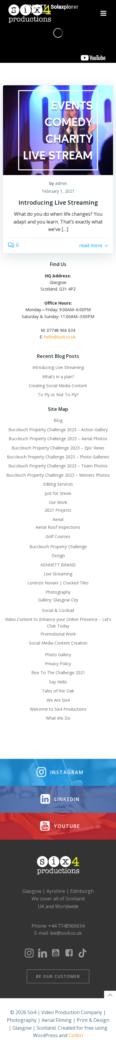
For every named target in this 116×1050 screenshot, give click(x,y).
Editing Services (58, 484)
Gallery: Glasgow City (58, 600)
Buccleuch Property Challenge (58, 546)
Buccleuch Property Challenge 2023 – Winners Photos (58, 475)
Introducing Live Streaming (58, 367)
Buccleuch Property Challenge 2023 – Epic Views (58, 448)
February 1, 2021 (58, 191)
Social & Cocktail (58, 610)
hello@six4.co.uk (60, 337)
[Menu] (103, 13)
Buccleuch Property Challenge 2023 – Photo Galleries (58, 457)
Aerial (58, 519)
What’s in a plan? (58, 376)
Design (58, 555)
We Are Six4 (58, 700)
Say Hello (58, 682)
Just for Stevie (58, 493)
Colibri (75, 1035)
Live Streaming (58, 574)
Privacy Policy (58, 663)
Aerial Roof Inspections (58, 527)
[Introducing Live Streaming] (58, 129)
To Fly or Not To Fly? (58, 394)
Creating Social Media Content (58, 385)
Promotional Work (58, 634)
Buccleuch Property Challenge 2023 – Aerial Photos (58, 438)
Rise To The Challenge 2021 (58, 672)
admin (61, 183)
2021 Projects (58, 510)
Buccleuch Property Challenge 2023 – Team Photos (58, 466)
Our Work (58, 502)
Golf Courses (58, 536)
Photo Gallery (58, 654)
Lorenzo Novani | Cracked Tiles (58, 583)
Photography (58, 592)
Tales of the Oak (58, 691)
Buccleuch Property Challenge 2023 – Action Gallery (58, 429)
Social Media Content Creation (58, 643)
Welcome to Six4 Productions (58, 709)
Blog (58, 420)
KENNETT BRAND (58, 565)
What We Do (58, 718)
